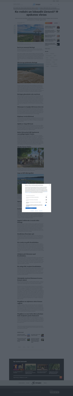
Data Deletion (32, 210)
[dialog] (36, 198)
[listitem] (36, 195)
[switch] (46, 197)
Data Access (36, 210)
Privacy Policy (40, 210)
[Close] (49, 185)
